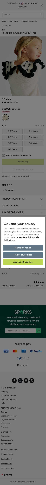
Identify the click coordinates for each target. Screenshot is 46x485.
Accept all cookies (23, 262)
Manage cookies (23, 247)
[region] (23, 242)
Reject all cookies (23, 255)
